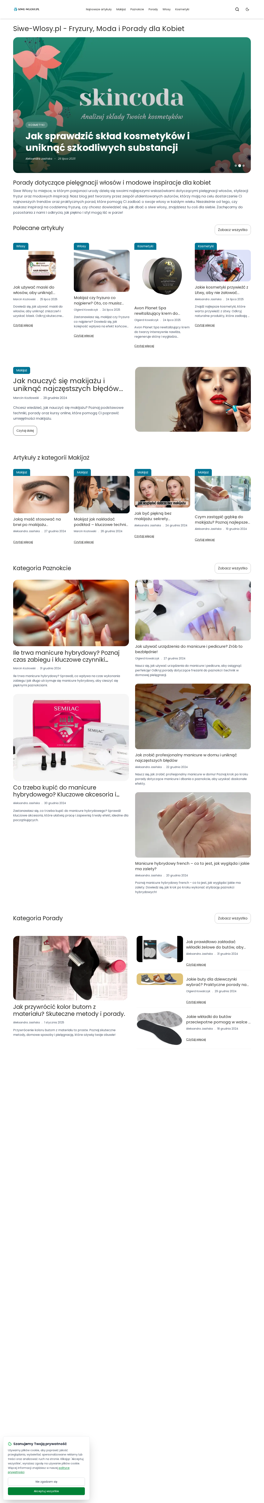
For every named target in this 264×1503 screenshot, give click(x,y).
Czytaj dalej (25, 430)
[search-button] (237, 9)
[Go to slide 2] (239, 165)
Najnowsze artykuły (99, 9)
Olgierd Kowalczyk (86, 310)
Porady (153, 9)
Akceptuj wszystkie (46, 1491)
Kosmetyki (182, 9)
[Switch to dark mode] (247, 9)
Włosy (167, 9)
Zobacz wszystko (233, 229)
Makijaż (121, 9)
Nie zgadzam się (46, 1482)
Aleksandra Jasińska (208, 299)
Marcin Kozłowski (37, 159)
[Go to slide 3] (243, 165)
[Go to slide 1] (236, 165)
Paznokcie (137, 9)
